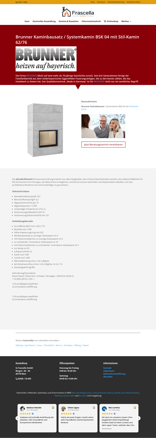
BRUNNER (31, 75)
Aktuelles (107, 376)
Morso (59, 345)
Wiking (78, 345)
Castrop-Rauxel (99, 392)
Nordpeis (68, 345)
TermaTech (49, 345)
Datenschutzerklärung (115, 2)
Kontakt (107, 368)
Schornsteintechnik (91, 21)
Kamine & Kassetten (68, 21)
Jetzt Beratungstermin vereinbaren (103, 144)
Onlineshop (112, 21)
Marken (125, 21)
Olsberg (19, 345)
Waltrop (58, 395)
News (93, 2)
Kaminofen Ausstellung (44, 21)
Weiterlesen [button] (107, 429)
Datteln (117, 392)
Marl (74, 392)
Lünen (66, 395)
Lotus (39, 345)
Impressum (101, 2)
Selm (72, 395)
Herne (110, 392)
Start (27, 21)
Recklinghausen (84, 392)
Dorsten (83, 395)
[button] (138, 418)
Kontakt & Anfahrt (133, 2)
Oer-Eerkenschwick (130, 392)
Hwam (86, 345)
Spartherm (30, 345)
